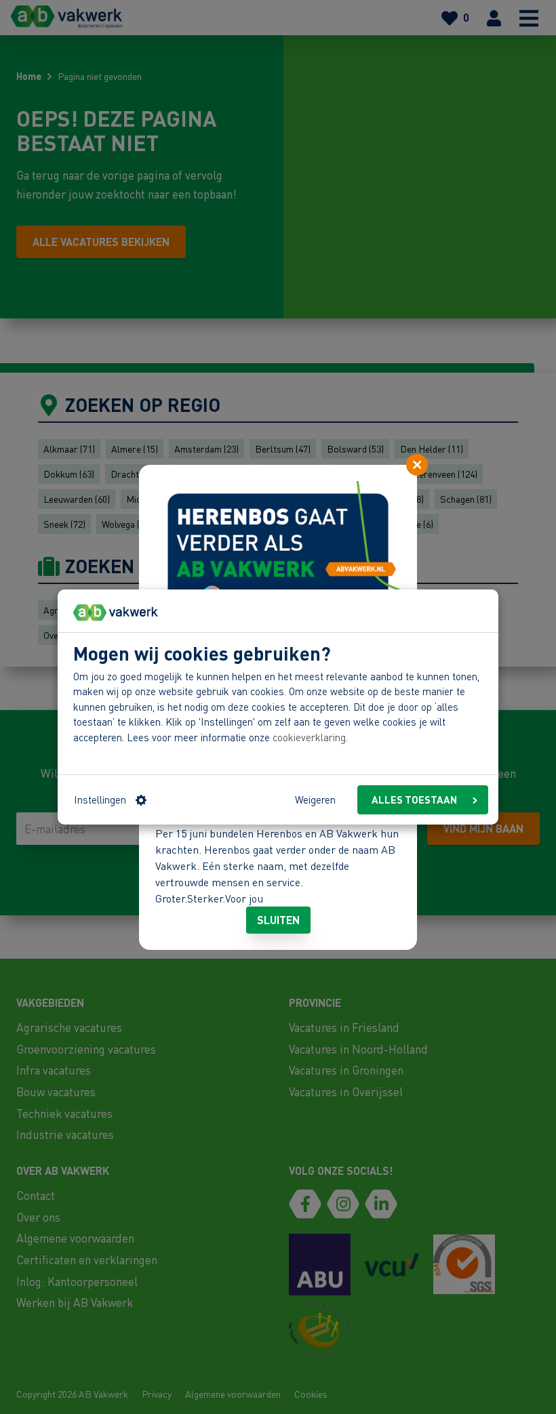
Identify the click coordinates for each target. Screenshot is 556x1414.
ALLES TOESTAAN (414, 799)
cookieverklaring (309, 737)
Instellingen (100, 799)
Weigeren (315, 799)
